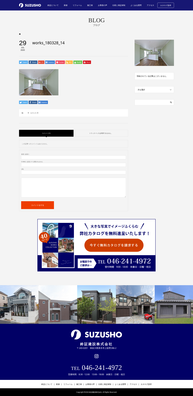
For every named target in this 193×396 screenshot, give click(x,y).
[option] (57, 304)
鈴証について (53, 5)
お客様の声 (102, 5)
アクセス (150, 5)
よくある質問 (136, 5)
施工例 (90, 5)
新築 (65, 5)
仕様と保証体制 (118, 5)
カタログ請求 (165, 5)
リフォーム (77, 5)
